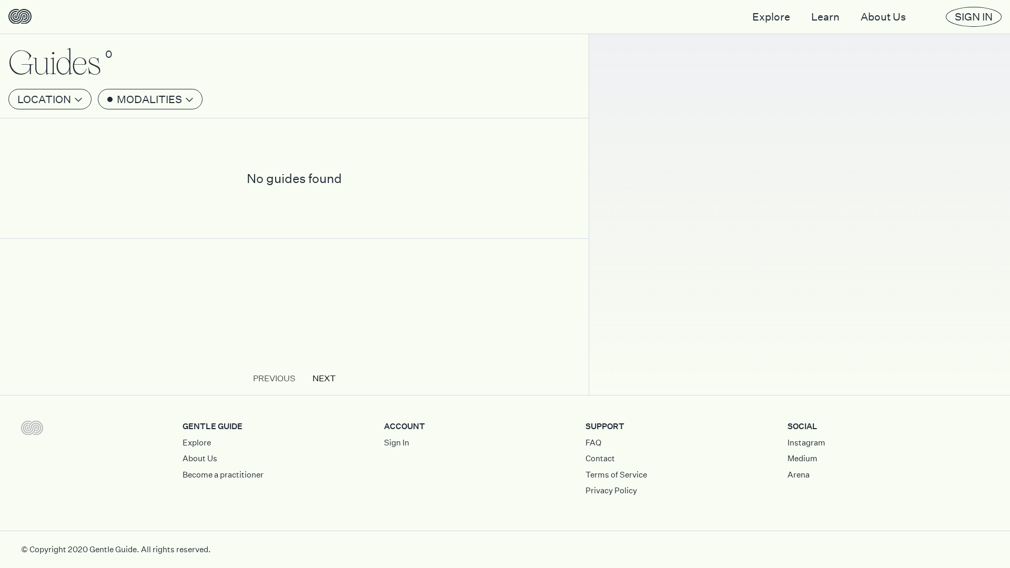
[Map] (799, 284)
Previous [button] (274, 378)
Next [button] (324, 378)
